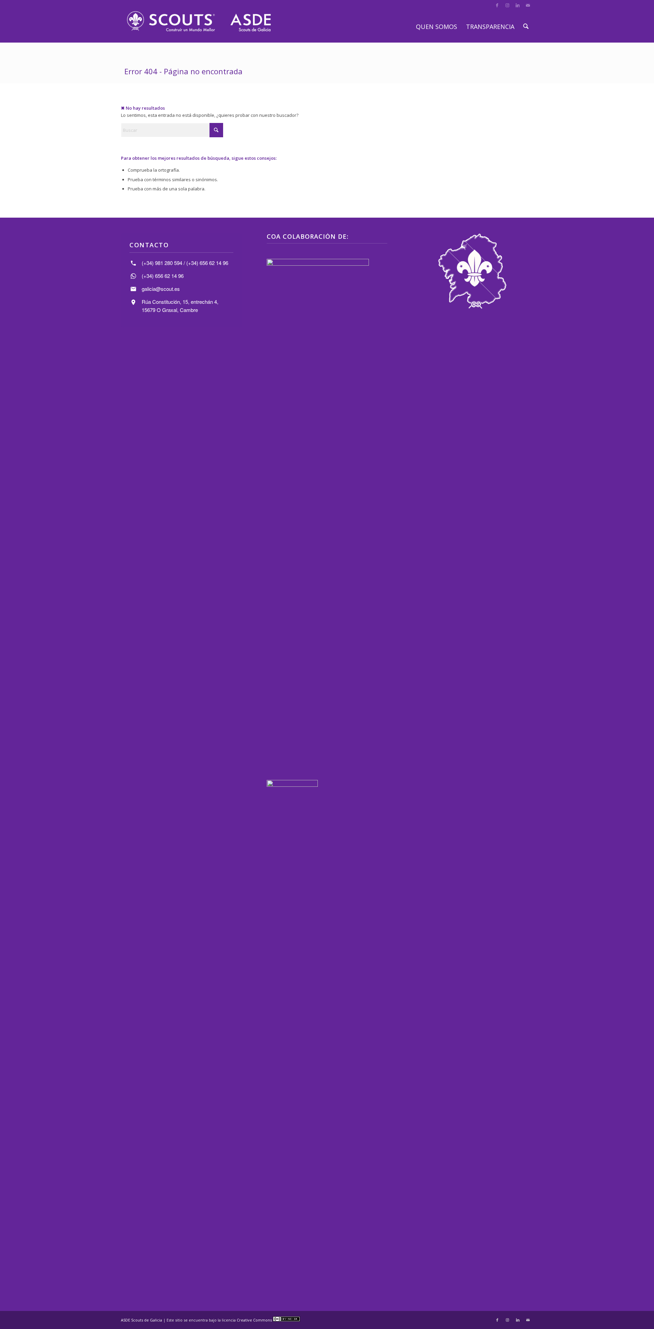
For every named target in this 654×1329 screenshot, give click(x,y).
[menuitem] (436, 26)
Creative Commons (255, 1320)
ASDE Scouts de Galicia (141, 1320)
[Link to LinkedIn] (518, 5)
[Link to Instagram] (507, 5)
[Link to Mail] (528, 5)
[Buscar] (526, 26)
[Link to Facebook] (497, 5)
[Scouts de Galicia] (198, 21)
